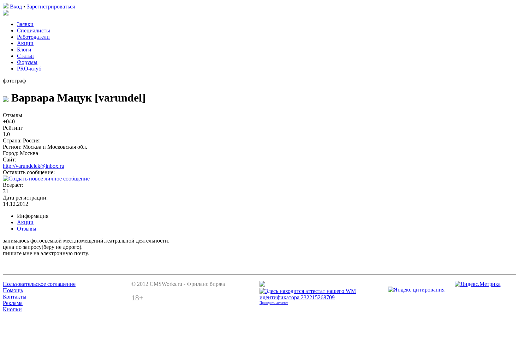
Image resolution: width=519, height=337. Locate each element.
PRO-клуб (29, 69)
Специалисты (33, 30)
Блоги (24, 50)
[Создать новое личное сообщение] (46, 179)
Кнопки (12, 309)
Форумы (27, 62)
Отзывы (26, 229)
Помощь (13, 290)
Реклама (13, 303)
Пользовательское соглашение (39, 284)
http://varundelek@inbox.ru (33, 166)
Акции (25, 43)
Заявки (25, 24)
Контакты (14, 297)
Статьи (25, 56)
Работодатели (33, 37)
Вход (16, 7)
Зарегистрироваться (51, 7)
